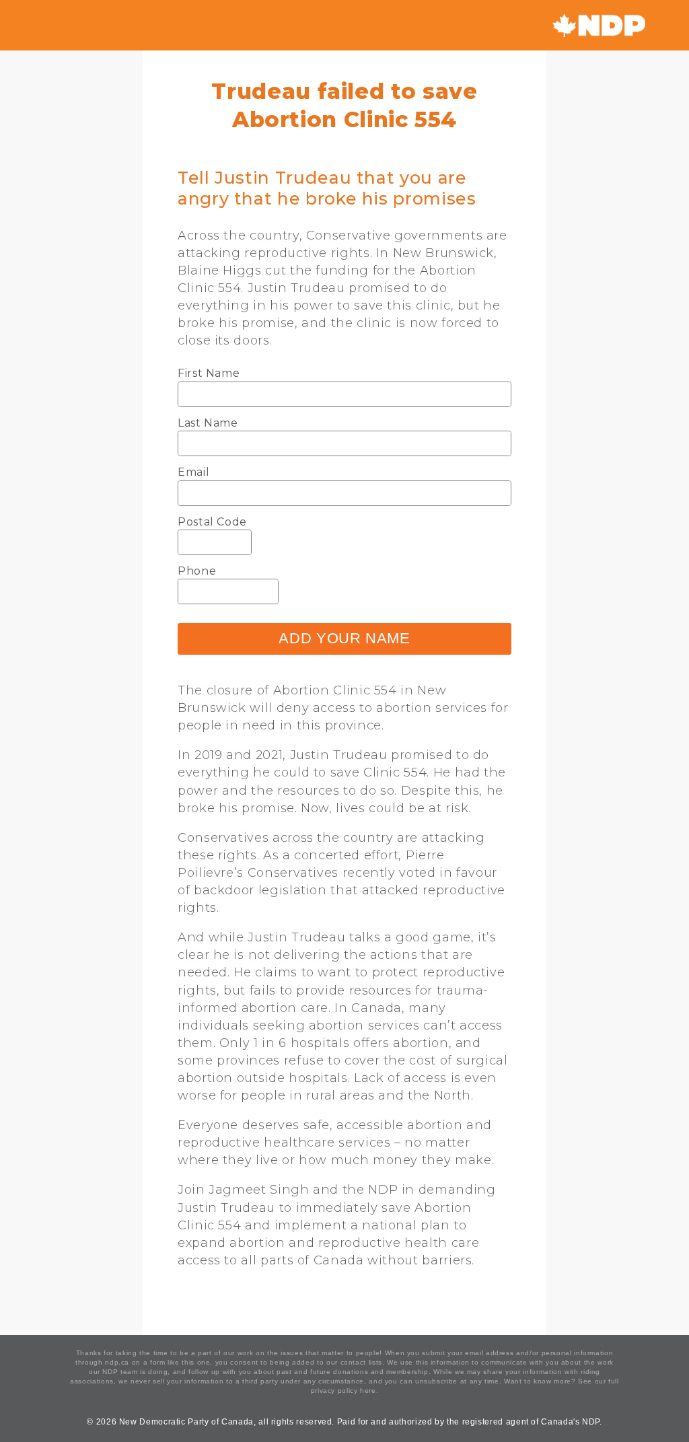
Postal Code (212, 521)
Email (193, 472)
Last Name (208, 423)
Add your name (344, 638)
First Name (209, 373)
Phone (197, 571)
